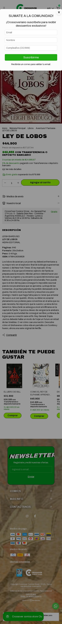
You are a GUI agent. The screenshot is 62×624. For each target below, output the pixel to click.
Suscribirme (31, 57)
